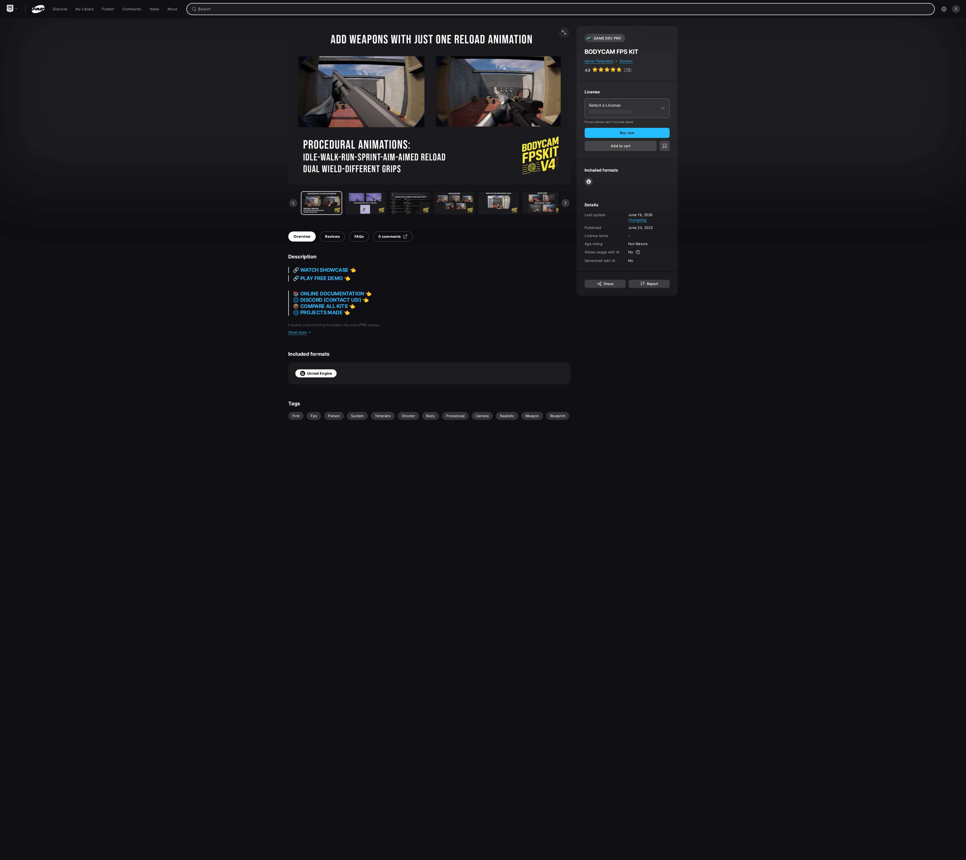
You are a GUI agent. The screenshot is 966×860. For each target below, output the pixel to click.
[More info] (638, 252)
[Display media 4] (498, 203)
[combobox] (564, 9)
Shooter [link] (626, 61)
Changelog (637, 219)
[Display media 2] (410, 203)
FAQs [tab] (359, 236)
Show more (297, 332)
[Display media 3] (454, 203)
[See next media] (565, 203)
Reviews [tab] (332, 236)
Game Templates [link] (599, 61)
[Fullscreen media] (564, 32)
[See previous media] (293, 203)
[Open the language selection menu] (944, 9)
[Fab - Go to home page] (38, 9)
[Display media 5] (543, 203)
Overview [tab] (302, 236)
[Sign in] (956, 9)
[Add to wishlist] (665, 146)
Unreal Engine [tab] (319, 373)
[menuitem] (60, 9)
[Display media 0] (321, 203)
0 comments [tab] (389, 236)
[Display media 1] (366, 203)
